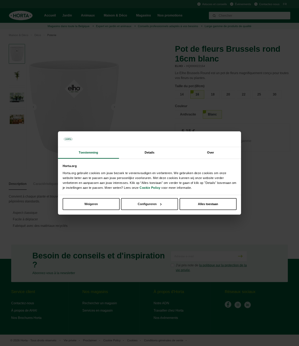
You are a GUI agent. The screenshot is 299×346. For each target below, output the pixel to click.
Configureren (147, 204)
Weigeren (91, 204)
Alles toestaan (208, 204)
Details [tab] (150, 152)
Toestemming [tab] (88, 152)
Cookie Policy (150, 187)
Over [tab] (210, 152)
